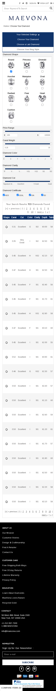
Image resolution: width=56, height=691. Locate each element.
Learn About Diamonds (13, 593)
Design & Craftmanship (13, 543)
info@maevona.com (11, 631)
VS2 (37, 256)
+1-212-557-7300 (9, 623)
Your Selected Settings (26, 34)
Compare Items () (11, 688)
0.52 (14, 357)
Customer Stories (10, 538)
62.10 (44, 256)
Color (30, 217)
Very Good (21, 241)
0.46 (14, 371)
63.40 (44, 285)
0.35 (14, 241)
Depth (44, 217)
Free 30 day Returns (12, 570)
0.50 (14, 386)
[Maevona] (28, 18)
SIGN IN (33, 3)
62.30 (44, 371)
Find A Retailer (9, 547)
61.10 (44, 400)
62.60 (44, 415)
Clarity (37, 217)
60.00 (44, 227)
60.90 (44, 357)
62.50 (44, 241)
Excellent (22, 227)
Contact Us (7, 552)
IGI (45, 195)
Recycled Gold (9, 603)
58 (52, 227)
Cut (21, 217)
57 (52, 256)
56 (52, 270)
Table (51, 217)
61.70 (44, 299)
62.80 (44, 313)
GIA (32, 195)
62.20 (44, 487)
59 (52, 415)
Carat (13, 217)
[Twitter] (23, 3)
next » (40, 212)
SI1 (37, 270)
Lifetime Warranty (10, 575)
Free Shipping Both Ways (14, 565)
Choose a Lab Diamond (28, 44)
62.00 (44, 342)
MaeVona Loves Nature (13, 598)
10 (32, 212)
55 (52, 241)
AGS (7, 195)
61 (52, 299)
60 (52, 328)
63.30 (44, 386)
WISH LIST (44, 3)
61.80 (44, 458)
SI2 (37, 227)
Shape (6, 217)
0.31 (14, 227)
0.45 (14, 256)
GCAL (21, 195)
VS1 (37, 313)
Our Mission (8, 533)
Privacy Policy (9, 580)
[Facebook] (20, 3)
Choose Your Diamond (28, 39)
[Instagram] (27, 3)
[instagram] (34, 669)
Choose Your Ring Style (28, 49)
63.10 (44, 502)
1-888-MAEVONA (10, 626)
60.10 (44, 328)
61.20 (44, 429)
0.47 (14, 270)
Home (6, 26)
